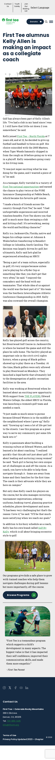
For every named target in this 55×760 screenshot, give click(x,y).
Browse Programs (18, 595)
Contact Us (7, 5)
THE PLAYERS (32, 396)
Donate (34, 21)
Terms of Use (9, 735)
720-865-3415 (14, 721)
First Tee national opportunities (21, 186)
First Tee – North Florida (31, 136)
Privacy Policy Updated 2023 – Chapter (23, 739)
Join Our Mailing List (26, 7)
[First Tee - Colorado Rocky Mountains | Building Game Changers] (15, 21)
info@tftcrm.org (11, 725)
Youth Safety (17, 5)
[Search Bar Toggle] (46, 21)
